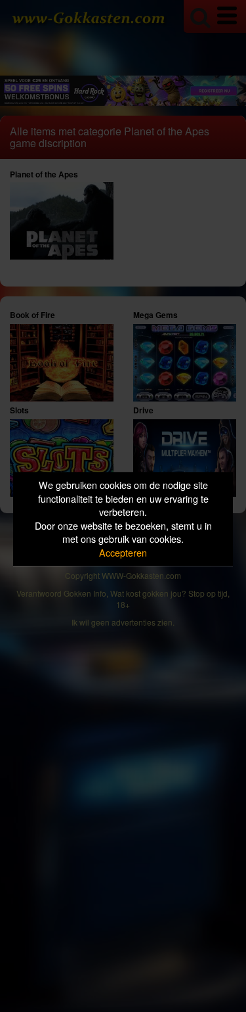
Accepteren (123, 552)
